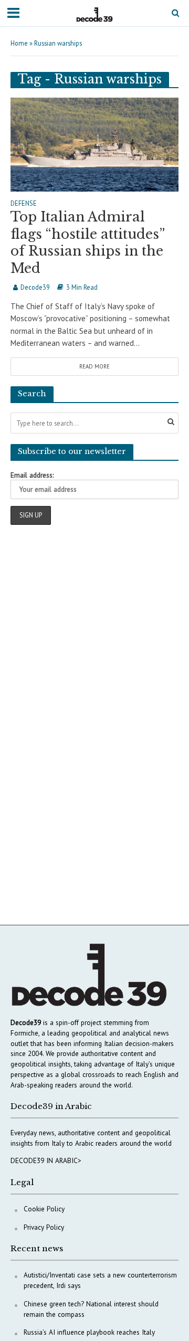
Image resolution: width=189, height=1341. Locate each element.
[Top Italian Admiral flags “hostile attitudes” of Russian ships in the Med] (94, 144)
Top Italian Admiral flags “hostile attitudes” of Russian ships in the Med (87, 242)
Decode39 (35, 287)
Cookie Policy (44, 1208)
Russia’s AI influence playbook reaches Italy (89, 1332)
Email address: (32, 475)
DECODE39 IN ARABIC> (45, 1160)
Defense (23, 203)
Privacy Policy (44, 1227)
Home (19, 43)
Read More (94, 366)
